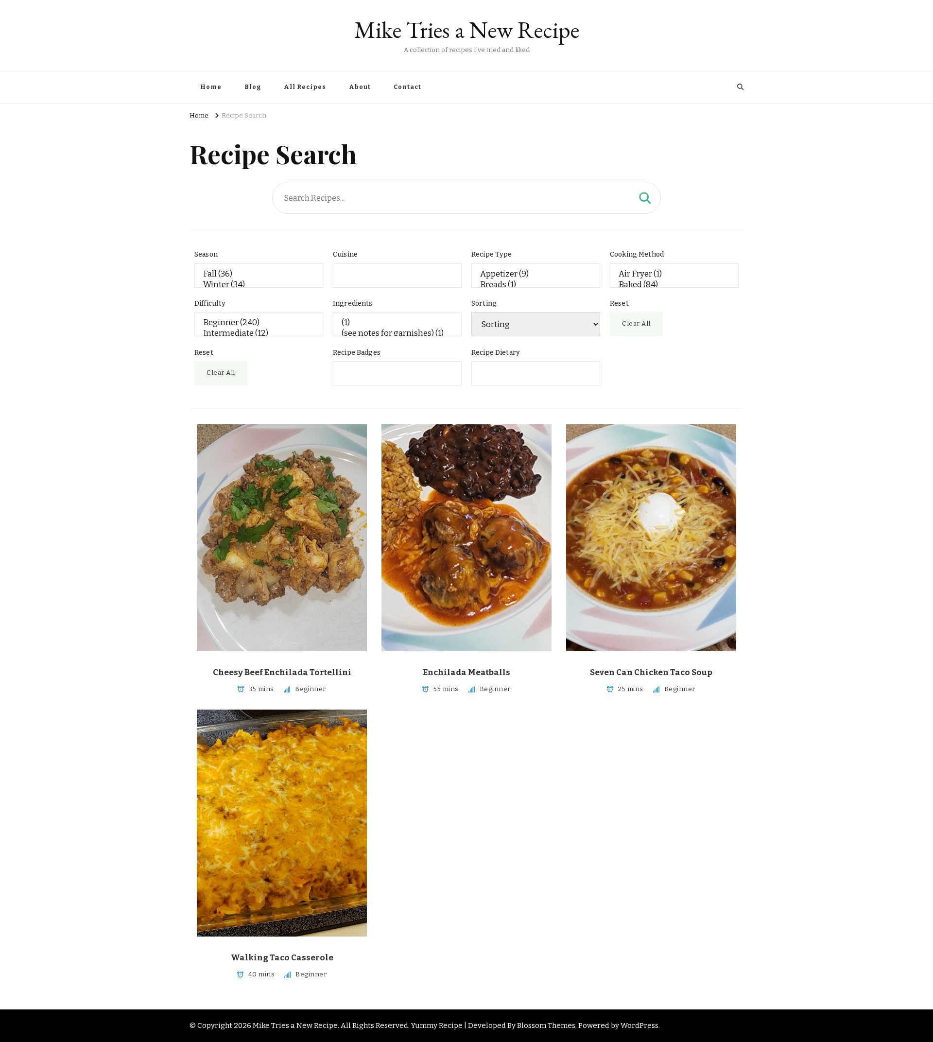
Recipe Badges (356, 352)
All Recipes (305, 87)
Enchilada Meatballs (466, 672)
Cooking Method (637, 254)
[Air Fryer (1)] (674, 274)
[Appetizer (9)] (535, 274)
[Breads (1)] (535, 284)
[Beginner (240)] (258, 322)
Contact (407, 87)
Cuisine (345, 254)
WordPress (639, 1025)
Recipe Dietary (495, 352)
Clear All (636, 324)
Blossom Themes (546, 1025)
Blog (252, 87)
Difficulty (210, 303)
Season (206, 254)
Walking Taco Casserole (282, 958)
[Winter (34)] (258, 284)
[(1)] (397, 322)
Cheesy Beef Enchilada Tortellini (282, 672)
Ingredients (353, 303)
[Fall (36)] (258, 274)
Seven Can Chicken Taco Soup (651, 672)
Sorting (484, 303)
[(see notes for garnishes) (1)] (397, 333)
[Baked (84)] (674, 284)
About (360, 87)
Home (211, 87)
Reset (619, 303)
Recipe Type (491, 254)
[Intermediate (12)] (258, 333)
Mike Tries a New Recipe (466, 30)
